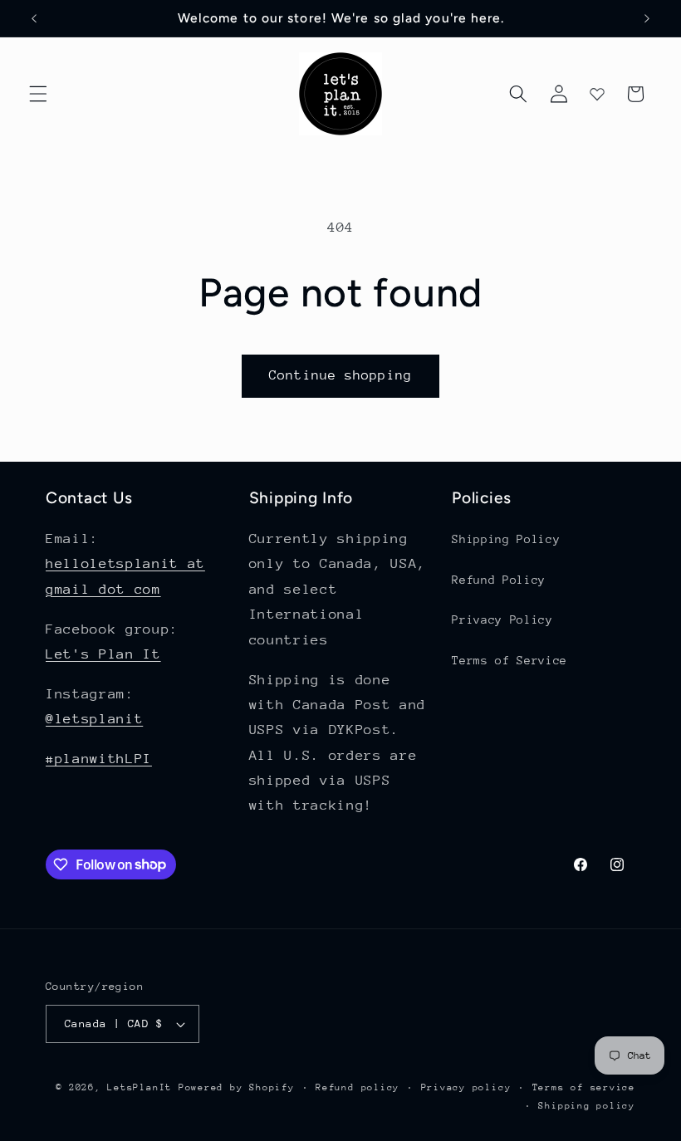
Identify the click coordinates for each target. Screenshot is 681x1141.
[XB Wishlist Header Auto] (597, 94)
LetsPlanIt (139, 1087)
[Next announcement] (647, 18)
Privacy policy (466, 1087)
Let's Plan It (103, 654)
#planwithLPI (99, 758)
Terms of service (583, 1087)
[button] (38, 94)
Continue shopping (340, 375)
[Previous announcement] (34, 18)
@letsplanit (94, 719)
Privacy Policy (502, 619)
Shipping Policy (506, 539)
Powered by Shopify (237, 1087)
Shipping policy (586, 1105)
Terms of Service (509, 660)
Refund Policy (499, 579)
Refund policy (357, 1087)
